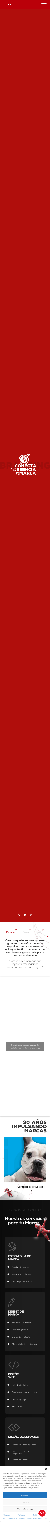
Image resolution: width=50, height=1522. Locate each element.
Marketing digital (20, 1400)
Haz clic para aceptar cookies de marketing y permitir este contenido (25, 1046)
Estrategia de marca (22, 1282)
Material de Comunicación (24, 1344)
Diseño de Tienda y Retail (24, 1445)
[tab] (12, 932)
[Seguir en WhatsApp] (30, 914)
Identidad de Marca (21, 1323)
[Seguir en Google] (19, 914)
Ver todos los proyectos (30, 1187)
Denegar (25, 1502)
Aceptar (25, 1495)
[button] (46, 1469)
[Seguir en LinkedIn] (25, 914)
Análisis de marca (20, 1267)
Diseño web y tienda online (24, 1392)
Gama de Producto (21, 1337)
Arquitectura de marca (23, 1274)
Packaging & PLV (20, 1330)
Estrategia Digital (20, 1385)
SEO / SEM (17, 1407)
